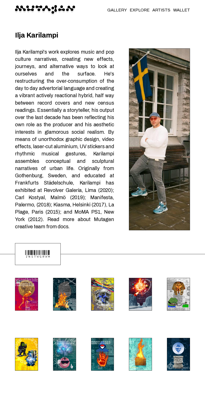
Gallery (117, 10)
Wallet (181, 10)
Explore (140, 10)
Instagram (37, 254)
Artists (161, 10)
